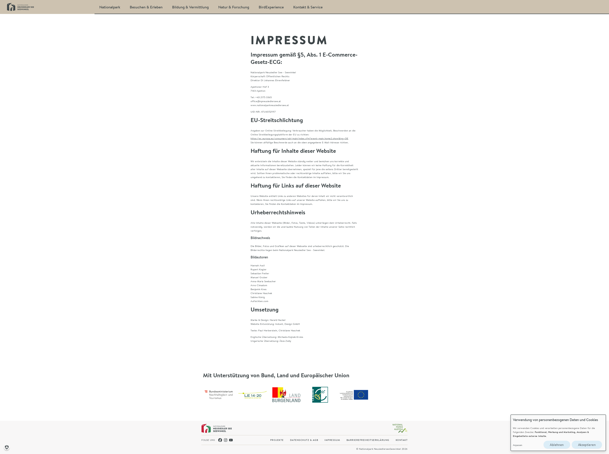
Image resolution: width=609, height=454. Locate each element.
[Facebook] (220, 440)
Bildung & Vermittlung (190, 7)
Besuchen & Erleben (146, 7)
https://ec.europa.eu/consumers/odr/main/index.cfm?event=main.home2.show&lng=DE (299, 138)
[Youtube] (231, 440)
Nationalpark (109, 7)
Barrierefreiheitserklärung (368, 440)
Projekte (277, 440)
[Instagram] (226, 440)
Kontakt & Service (308, 7)
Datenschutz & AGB (304, 440)
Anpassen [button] (517, 445)
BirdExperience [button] (271, 7)
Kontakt (402, 440)
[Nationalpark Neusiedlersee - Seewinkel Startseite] (20, 7)
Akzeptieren (587, 444)
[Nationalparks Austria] (400, 428)
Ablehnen (557, 444)
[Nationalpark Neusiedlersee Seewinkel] (216, 428)
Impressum (332, 440)
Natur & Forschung (233, 7)
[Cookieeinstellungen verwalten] (7, 447)
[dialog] (558, 433)
